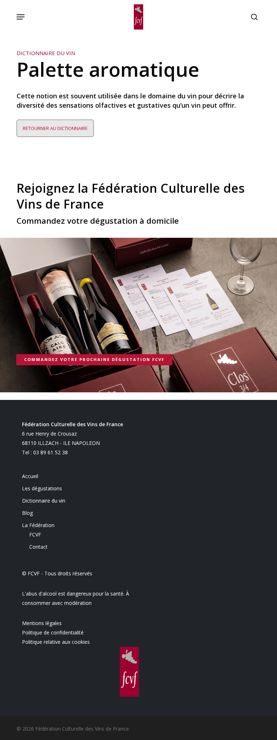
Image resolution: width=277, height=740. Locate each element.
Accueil (30, 476)
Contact (38, 546)
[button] (21, 17)
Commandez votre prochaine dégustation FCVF (94, 359)
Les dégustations (42, 488)
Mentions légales (42, 623)
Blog (27, 512)
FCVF (35, 534)
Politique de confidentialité (53, 632)
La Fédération (38, 525)
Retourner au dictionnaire (55, 128)
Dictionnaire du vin (43, 500)
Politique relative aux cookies (56, 641)
